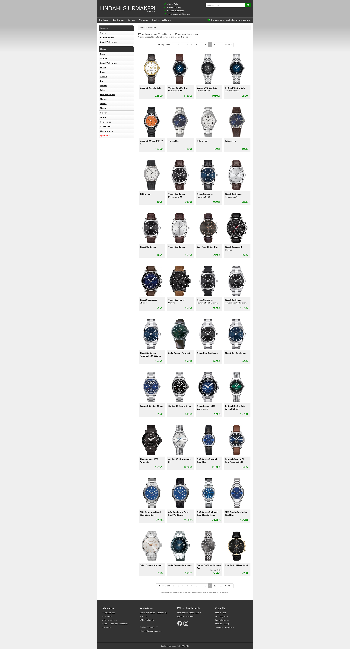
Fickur (103, 117)
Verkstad (143, 19)
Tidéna (103, 104)
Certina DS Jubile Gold (150, 88)
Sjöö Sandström (107, 94)
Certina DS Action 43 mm (151, 406)
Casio (102, 54)
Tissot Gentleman (148, 247)
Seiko (102, 90)
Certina (103, 58)
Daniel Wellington (108, 42)
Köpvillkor (107, 616)
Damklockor (105, 126)
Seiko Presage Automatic (180, 353)
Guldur (103, 113)
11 (221, 45)
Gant (102, 72)
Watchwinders (106, 131)
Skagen (103, 99)
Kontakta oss (109, 613)
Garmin (103, 76)
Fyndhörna (105, 135)
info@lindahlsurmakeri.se (150, 631)
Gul (101, 81)
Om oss (131, 19)
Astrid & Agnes (107, 37)
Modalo (103, 85)
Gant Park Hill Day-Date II (208, 247)
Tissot (103, 108)
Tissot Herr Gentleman (207, 353)
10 (215, 45)
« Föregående (164, 45)
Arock (103, 33)
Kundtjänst (118, 19)
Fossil (103, 67)
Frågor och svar (110, 620)
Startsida (103, 19)
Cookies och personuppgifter (115, 624)
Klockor (142, 27)
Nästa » (228, 45)
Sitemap (107, 627)
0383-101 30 (152, 627)
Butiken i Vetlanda (161, 19)
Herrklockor (105, 122)
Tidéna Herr (173, 141)
